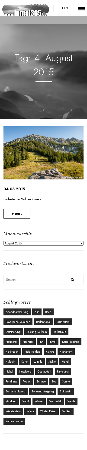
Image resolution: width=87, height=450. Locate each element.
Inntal (52, 342)
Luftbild (38, 362)
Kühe (24, 362)
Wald (26, 401)
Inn (41, 342)
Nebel (9, 372)
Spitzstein (65, 391)
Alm (37, 312)
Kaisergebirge (70, 342)
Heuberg (11, 342)
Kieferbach (12, 352)
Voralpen (11, 401)
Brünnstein (63, 322)
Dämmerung (13, 332)
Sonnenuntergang (43, 391)
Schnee (41, 381)
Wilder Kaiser (48, 411)
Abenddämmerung (17, 312)
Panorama (63, 372)
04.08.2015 (14, 189)
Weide (71, 401)
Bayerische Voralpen (18, 322)
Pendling (11, 381)
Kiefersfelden (32, 352)
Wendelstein (13, 411)
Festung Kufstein (37, 332)
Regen (27, 381)
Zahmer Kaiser (14, 421)
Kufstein (10, 362)
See (54, 381)
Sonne (66, 381)
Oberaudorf (44, 372)
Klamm (50, 352)
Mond (65, 362)
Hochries (28, 342)
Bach (48, 312)
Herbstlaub (59, 332)
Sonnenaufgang (16, 391)
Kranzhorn (66, 352)
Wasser (39, 401)
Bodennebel (43, 322)
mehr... (17, 214)
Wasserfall (55, 401)
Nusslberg (25, 372)
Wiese (30, 411)
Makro (52, 362)
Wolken (66, 411)
